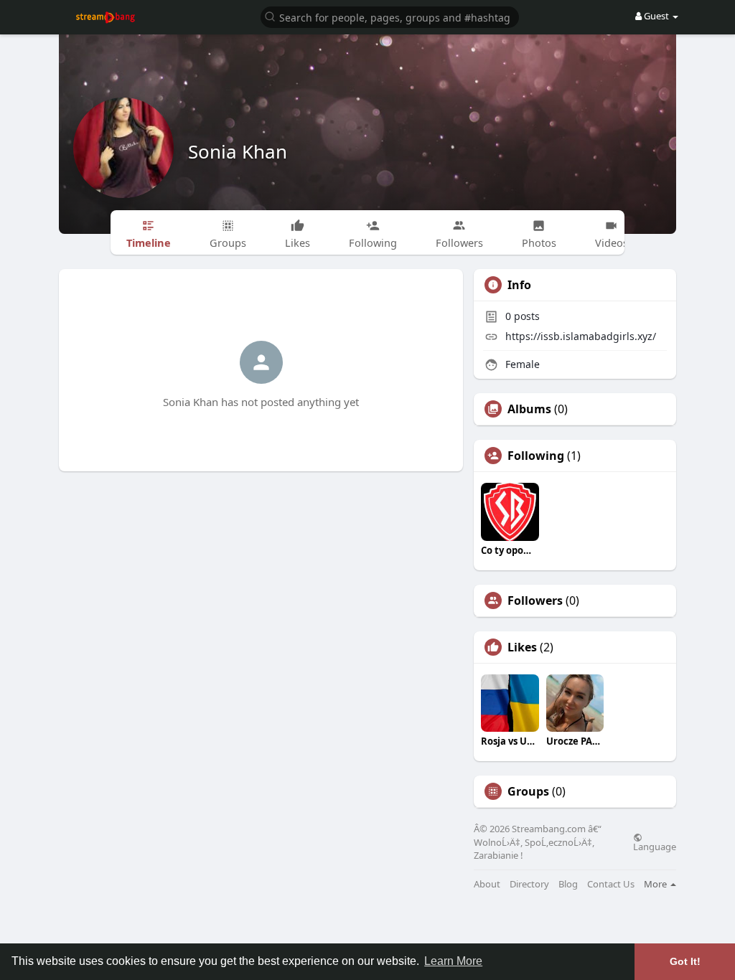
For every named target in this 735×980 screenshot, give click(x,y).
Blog (568, 884)
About (487, 884)
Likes (522, 647)
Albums (529, 409)
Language (654, 846)
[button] (390, 16)
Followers (535, 600)
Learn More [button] (453, 961)
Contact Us (611, 884)
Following (535, 455)
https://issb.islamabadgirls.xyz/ (580, 336)
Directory (529, 884)
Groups (528, 791)
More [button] (656, 883)
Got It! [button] (685, 961)
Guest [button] (656, 15)
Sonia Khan (237, 151)
